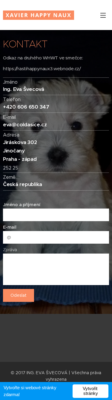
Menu (103, 15)
